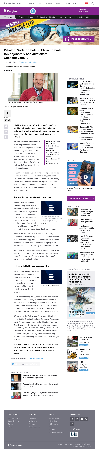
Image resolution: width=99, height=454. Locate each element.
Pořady (31, 17)
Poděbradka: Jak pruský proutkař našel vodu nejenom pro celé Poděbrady (86, 257)
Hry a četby (72, 165)
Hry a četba (78, 17)
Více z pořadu (73, 207)
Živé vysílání (72, 179)
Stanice (57, 3)
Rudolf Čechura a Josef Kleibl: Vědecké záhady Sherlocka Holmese (86, 148)
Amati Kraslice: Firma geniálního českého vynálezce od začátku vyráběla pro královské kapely (86, 226)
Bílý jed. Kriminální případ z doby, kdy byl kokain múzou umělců (87, 101)
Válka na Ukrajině (14, 418)
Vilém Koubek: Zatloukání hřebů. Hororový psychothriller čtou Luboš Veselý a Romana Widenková (87, 88)
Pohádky (71, 172)
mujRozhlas (49, 3)
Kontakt (52, 430)
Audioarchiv (83, 11)
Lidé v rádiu (54, 424)
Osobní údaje (69, 444)
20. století (8, 17)
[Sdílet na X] (6, 132)
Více (88, 17)
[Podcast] (5, 120)
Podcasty (32, 424)
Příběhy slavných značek (28, 62)
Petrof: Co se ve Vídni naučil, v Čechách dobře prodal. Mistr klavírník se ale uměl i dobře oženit (86, 242)
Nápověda (53, 421)
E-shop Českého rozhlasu (79, 269)
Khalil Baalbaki (27, 102)
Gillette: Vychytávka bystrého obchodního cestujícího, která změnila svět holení (40, 394)
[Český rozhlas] (12, 3)
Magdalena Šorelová (35, 358)
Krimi (70, 169)
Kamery (81, 13)
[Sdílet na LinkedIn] (6, 137)
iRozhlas (31, 3)
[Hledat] (92, 3)
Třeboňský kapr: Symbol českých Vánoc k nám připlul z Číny (86, 212)
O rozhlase (66, 3)
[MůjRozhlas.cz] (8, 70)
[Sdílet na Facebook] (6, 127)
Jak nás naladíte (55, 418)
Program (39, 3)
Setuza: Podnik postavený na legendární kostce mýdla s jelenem (40, 376)
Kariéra (52, 427)
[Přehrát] (7, 113)
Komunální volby (14, 421)
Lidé (60, 17)
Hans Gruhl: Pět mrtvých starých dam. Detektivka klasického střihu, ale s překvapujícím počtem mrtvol (86, 133)
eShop (10, 427)
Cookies (60, 444)
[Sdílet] (9, 120)
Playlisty (52, 17)
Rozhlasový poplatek (57, 433)
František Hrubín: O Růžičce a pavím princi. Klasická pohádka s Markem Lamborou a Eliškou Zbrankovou (86, 115)
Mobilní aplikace (34, 427)
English (89, 444)
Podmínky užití (80, 444)
